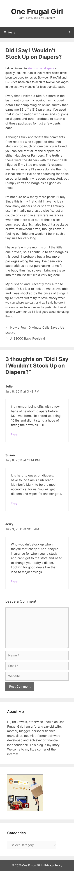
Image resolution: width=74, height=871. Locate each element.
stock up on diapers (41, 68)
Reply (14, 434)
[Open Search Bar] (69, 32)
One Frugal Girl (37, 11)
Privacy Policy (53, 865)
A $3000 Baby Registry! (27, 338)
